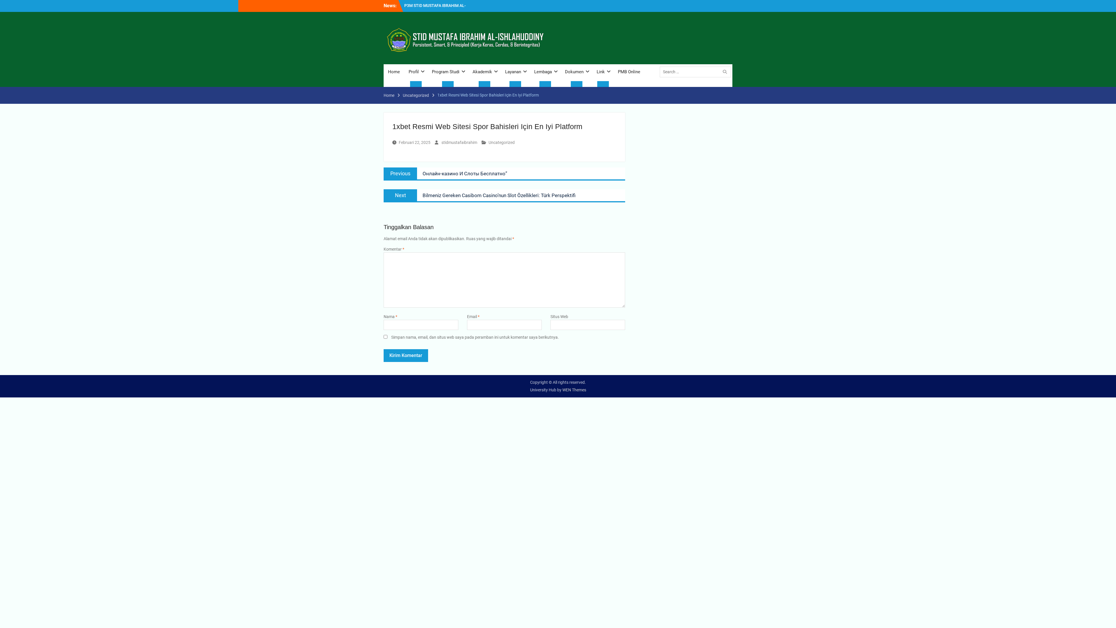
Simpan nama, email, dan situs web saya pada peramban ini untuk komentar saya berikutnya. (475, 337)
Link (601, 71)
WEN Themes (574, 390)
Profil (414, 71)
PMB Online (629, 71)
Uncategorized (502, 142)
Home (394, 71)
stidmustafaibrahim (459, 142)
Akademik (482, 71)
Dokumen (574, 71)
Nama (390, 316)
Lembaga (543, 71)
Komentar (394, 249)
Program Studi (445, 71)
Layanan (513, 71)
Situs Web (559, 316)
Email (473, 316)
